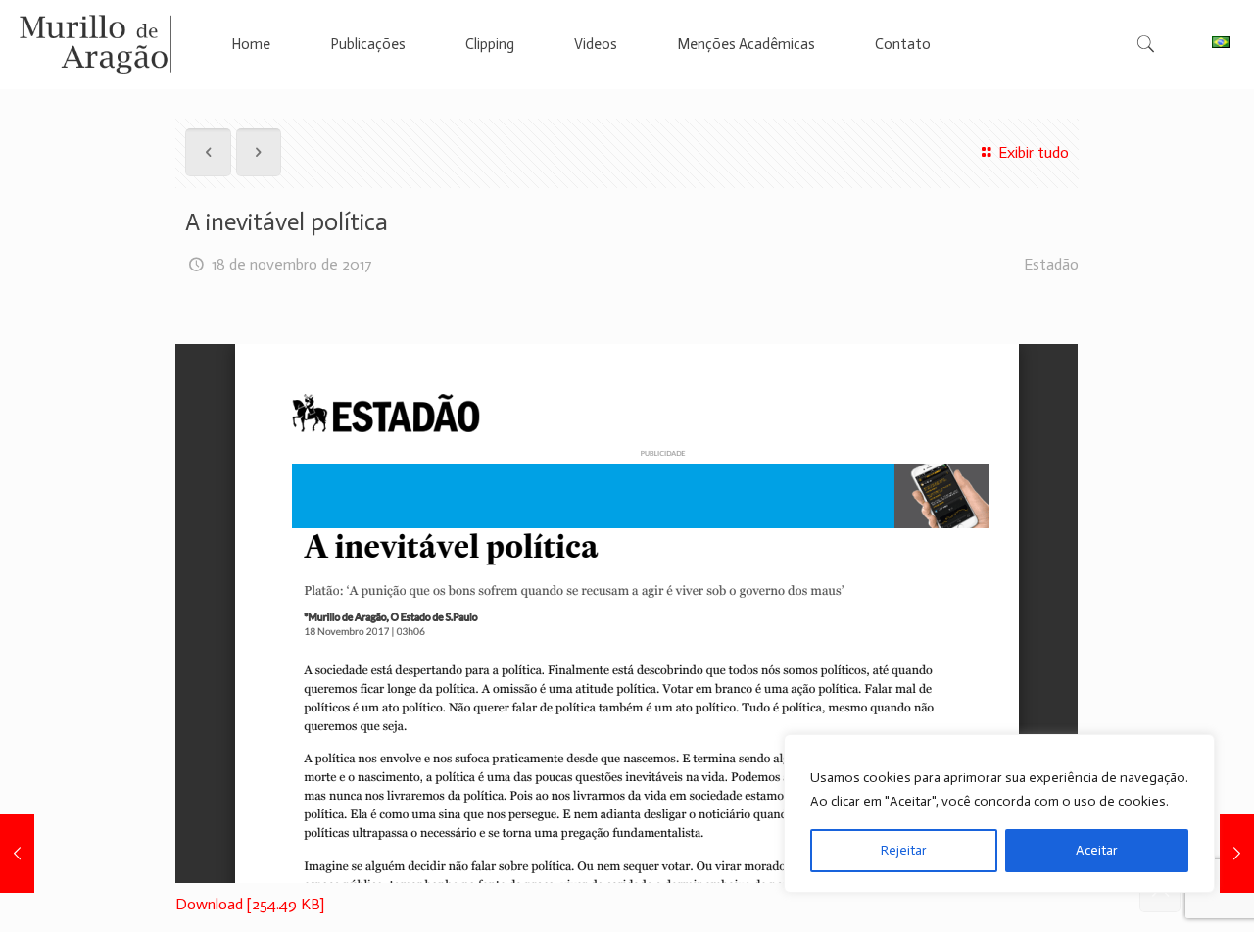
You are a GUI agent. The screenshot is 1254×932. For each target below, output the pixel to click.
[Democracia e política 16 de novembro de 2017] (17, 853)
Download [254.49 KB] (249, 904)
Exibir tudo (1033, 152)
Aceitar (1097, 850)
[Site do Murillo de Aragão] (95, 44)
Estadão (1051, 264)
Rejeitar (904, 850)
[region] (999, 813)
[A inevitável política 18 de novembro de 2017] (1237, 853)
